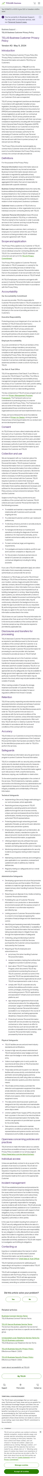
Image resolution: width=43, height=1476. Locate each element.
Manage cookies (21, 1465)
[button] (39, 3)
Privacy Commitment (11, 1459)
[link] (17, 22)
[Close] (40, 1432)
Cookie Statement (24, 1457)
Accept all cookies (21, 1471)
